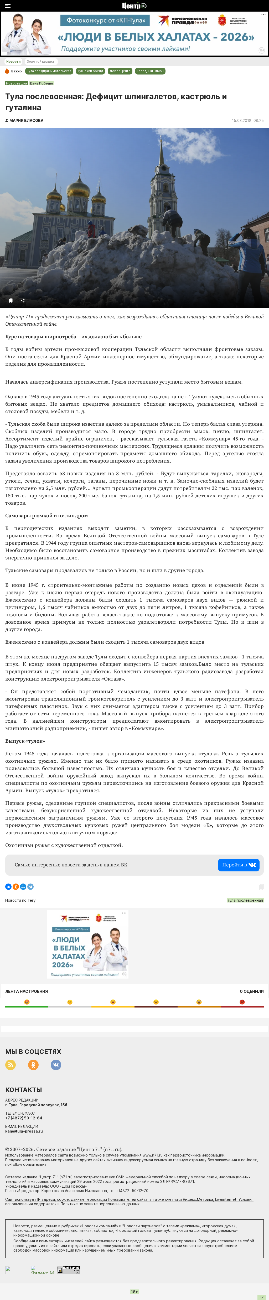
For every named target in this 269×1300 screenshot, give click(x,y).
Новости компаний (99, 1226)
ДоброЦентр (120, 71)
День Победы (41, 83)
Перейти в (234, 865)
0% (26, 1001)
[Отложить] (11, 300)
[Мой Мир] (23, 887)
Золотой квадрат (41, 61)
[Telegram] (30, 887)
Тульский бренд (90, 71)
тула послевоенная (245, 900)
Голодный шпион (150, 71)
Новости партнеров (142, 1226)
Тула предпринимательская (49, 71)
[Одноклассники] (16, 887)
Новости (13, 61)
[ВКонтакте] (8, 887)
